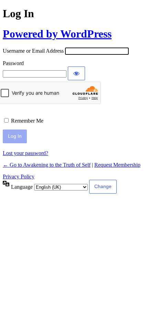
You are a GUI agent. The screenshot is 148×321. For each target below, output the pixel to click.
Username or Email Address (33, 51)
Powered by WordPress (57, 34)
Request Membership (117, 165)
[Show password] (76, 73)
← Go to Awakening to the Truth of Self (47, 165)
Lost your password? (25, 153)
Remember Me (27, 121)
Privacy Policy (18, 176)
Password (13, 63)
